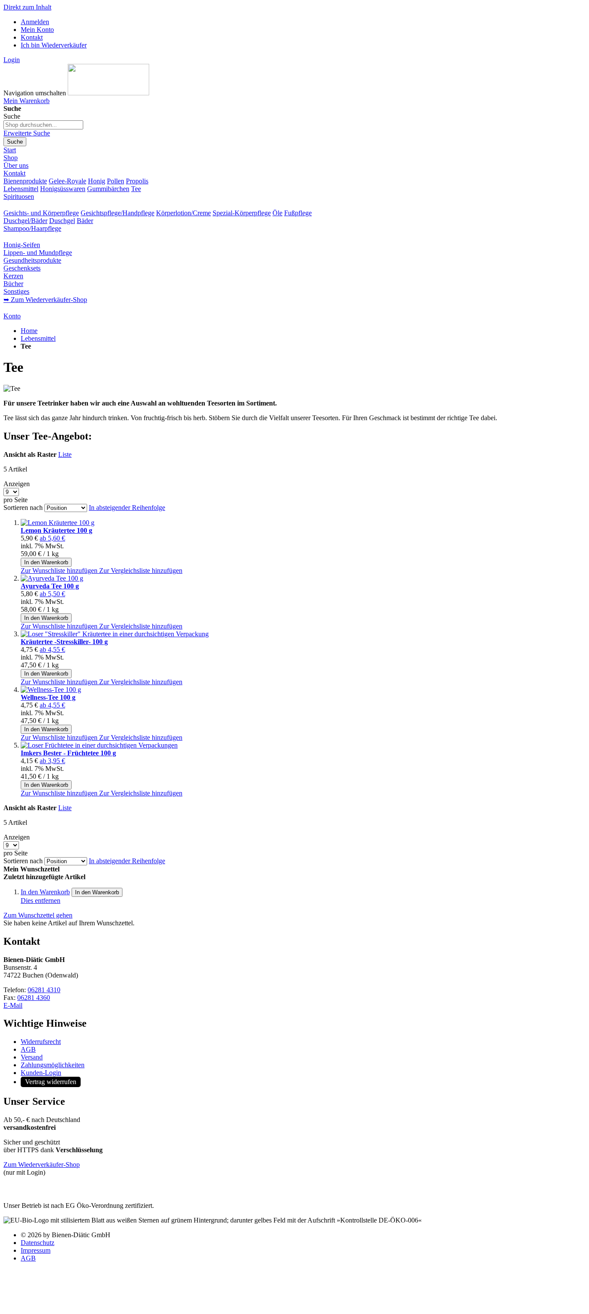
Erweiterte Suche (26, 133)
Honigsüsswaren (62, 188)
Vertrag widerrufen (50, 1081)
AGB (28, 1049)
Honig (96, 181)
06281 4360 (33, 997)
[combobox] (43, 124)
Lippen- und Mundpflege (37, 252)
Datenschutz (37, 1242)
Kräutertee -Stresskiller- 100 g (64, 641)
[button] (60, 570)
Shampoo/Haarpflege (32, 228)
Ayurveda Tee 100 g (50, 586)
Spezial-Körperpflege (242, 213)
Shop (10, 157)
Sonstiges (16, 291)
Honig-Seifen (21, 244)
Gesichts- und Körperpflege (41, 213)
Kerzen (13, 276)
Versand (32, 1057)
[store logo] (108, 93)
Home (29, 330)
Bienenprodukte (25, 181)
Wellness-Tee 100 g (48, 697)
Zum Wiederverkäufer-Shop (41, 1164)
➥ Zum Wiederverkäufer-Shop (45, 299)
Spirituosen (18, 196)
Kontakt (32, 37)
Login (11, 59)
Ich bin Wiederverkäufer (54, 45)
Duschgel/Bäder (25, 220)
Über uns (15, 165)
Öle (277, 213)
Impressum (35, 1250)
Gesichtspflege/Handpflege (117, 213)
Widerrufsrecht (41, 1041)
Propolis (137, 181)
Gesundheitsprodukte (32, 260)
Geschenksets (22, 268)
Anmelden (35, 21)
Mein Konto (37, 29)
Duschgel (62, 220)
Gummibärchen (108, 188)
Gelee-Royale (67, 181)
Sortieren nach (23, 507)
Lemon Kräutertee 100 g (56, 530)
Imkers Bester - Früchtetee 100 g (68, 753)
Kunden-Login (41, 1072)
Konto (12, 316)
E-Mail (12, 1005)
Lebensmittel (20, 188)
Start (9, 150)
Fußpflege (298, 213)
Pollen (115, 181)
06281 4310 (44, 989)
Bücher (13, 283)
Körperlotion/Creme (183, 213)
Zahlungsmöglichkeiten (53, 1065)
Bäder (85, 220)
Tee (136, 188)
